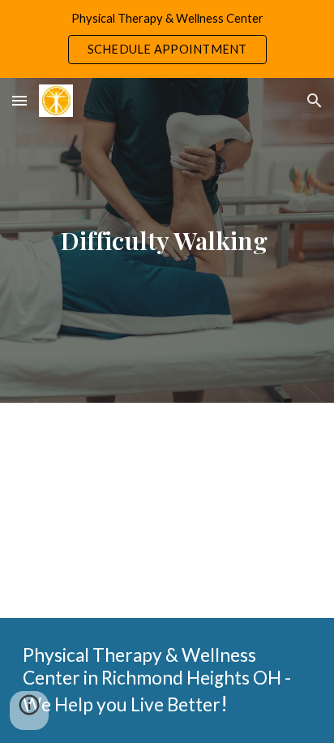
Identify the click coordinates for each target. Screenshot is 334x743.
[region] (167, 39)
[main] (167, 240)
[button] (19, 100)
